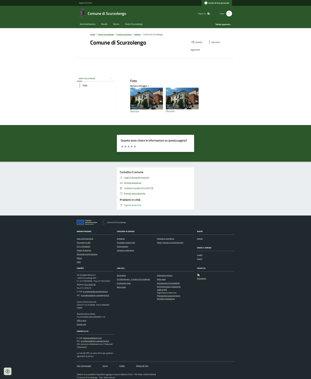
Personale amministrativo (87, 254)
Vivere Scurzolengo (134, 24)
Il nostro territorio (124, 34)
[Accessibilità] (8, 371)
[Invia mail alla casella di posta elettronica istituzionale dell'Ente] (95, 291)
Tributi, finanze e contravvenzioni (170, 242)
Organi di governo (84, 250)
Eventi (199, 258)
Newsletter (201, 278)
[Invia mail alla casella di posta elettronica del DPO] (92, 338)
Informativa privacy (165, 275)
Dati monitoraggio (84, 365)
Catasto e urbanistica (125, 250)
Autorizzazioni (122, 246)
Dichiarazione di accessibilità (168, 283)
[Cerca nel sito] (228, 13)
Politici (79, 258)
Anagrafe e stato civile (126, 242)
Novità (104, 24)
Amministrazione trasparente (169, 286)
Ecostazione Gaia (124, 283)
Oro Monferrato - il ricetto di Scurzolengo (133, 279)
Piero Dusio (121, 287)
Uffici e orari (81, 320)
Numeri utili (81, 324)
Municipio (134, 111)
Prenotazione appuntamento (168, 295)
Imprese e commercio (165, 238)
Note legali (161, 279)
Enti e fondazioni (83, 246)
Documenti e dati (84, 242)
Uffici (79, 262)
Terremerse (121, 275)
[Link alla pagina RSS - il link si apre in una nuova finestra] (208, 13)
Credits (122, 365)
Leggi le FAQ (162, 289)
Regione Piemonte (85, 3)
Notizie (200, 238)
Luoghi (199, 254)
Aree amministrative (85, 238)
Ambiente (121, 238)
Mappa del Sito (142, 365)
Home (92, 34)
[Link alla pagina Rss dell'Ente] (198, 274)
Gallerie (137, 34)
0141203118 (89, 284)
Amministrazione (87, 24)
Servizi (116, 24)
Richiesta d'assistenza (166, 298)
